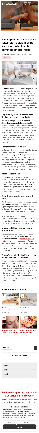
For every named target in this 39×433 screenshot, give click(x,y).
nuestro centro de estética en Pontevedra (19, 261)
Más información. (20, 417)
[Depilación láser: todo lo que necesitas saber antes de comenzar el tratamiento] (28, 299)
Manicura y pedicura (26, 335)
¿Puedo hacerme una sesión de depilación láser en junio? (9, 309)
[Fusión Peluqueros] (10, 4)
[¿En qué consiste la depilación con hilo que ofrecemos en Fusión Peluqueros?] (10, 322)
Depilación (6, 58)
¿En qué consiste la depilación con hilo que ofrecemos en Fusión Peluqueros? (10, 331)
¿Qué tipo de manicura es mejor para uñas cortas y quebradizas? (28, 331)
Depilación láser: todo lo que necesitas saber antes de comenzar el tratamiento (28, 309)
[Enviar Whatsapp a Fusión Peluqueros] (29, 4)
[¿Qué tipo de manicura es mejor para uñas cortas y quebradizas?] (28, 322)
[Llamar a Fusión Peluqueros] (25, 4)
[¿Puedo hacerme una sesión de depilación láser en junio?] (10, 299)
